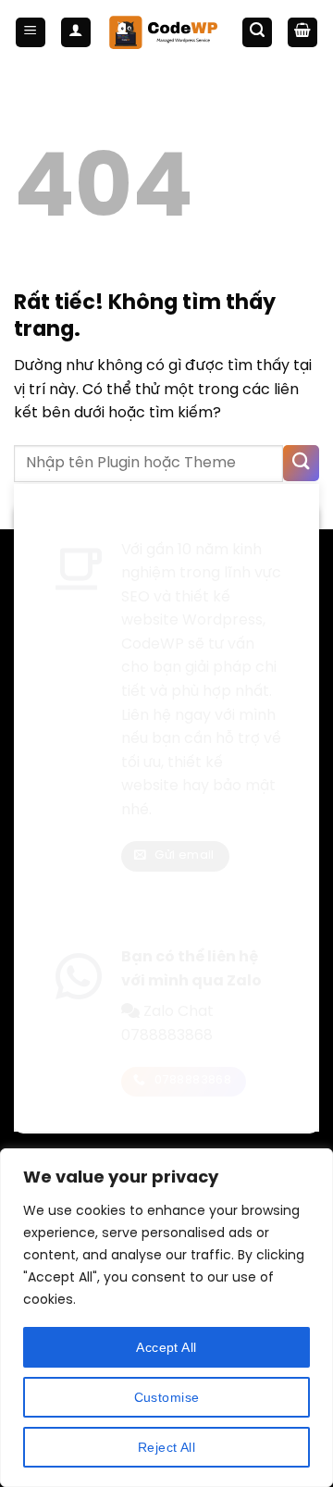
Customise (167, 1397)
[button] (30, 33)
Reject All (166, 1447)
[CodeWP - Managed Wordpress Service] (166, 32)
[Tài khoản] (76, 33)
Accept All (166, 1347)
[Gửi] (301, 463)
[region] (166, 1317)
